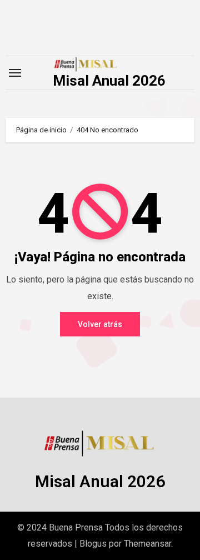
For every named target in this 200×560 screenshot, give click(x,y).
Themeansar (147, 543)
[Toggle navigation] (15, 73)
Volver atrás (100, 324)
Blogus (93, 543)
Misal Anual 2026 (109, 80)
